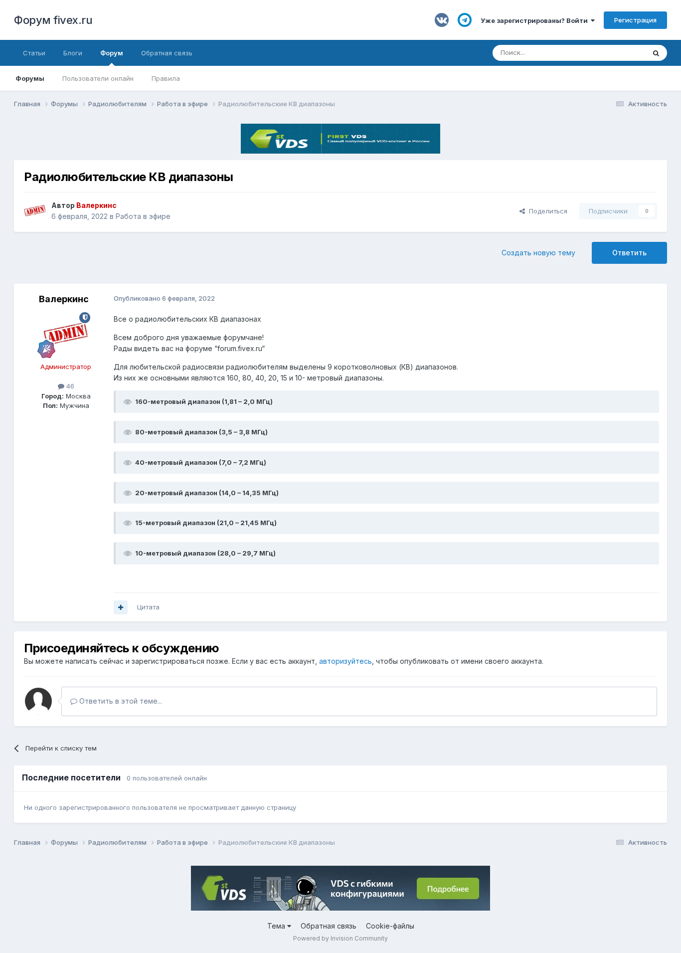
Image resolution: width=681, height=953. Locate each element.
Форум (111, 53)
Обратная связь (166, 53)
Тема (277, 926)
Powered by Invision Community (340, 938)
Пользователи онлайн (98, 78)
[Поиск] (656, 53)
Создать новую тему (538, 252)
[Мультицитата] (121, 607)
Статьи (34, 53)
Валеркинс (64, 299)
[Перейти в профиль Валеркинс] (35, 211)
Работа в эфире (143, 216)
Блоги (72, 53)
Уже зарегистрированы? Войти (536, 20)
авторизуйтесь (345, 661)
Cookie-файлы (390, 926)
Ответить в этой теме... (119, 701)
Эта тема (618, 52)
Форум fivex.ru (53, 19)
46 (69, 386)
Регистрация (635, 20)
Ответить (629, 252)
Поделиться (546, 211)
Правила (166, 78)
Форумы (29, 78)
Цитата (148, 607)
